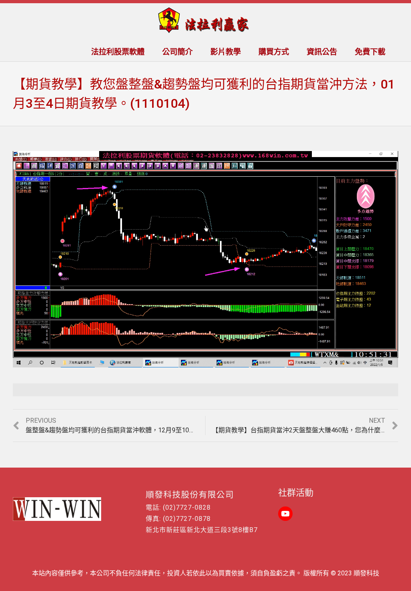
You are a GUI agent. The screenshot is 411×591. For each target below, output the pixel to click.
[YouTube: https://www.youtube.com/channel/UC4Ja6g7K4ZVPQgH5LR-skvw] (285, 513)
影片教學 (225, 51)
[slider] (188, 361)
